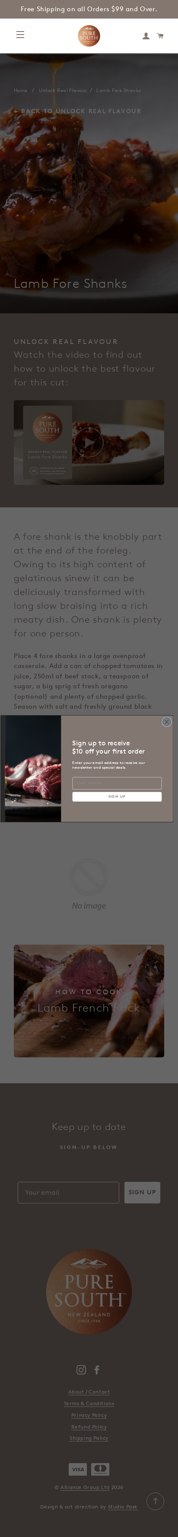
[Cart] (161, 36)
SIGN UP (117, 796)
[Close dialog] (166, 721)
